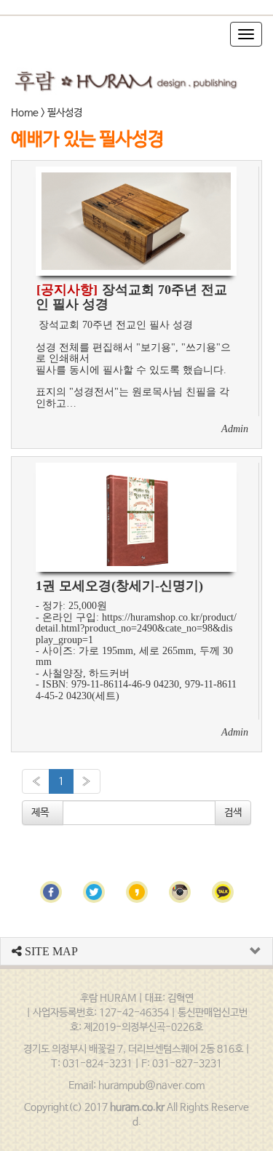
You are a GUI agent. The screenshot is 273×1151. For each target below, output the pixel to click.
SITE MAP (50, 951)
